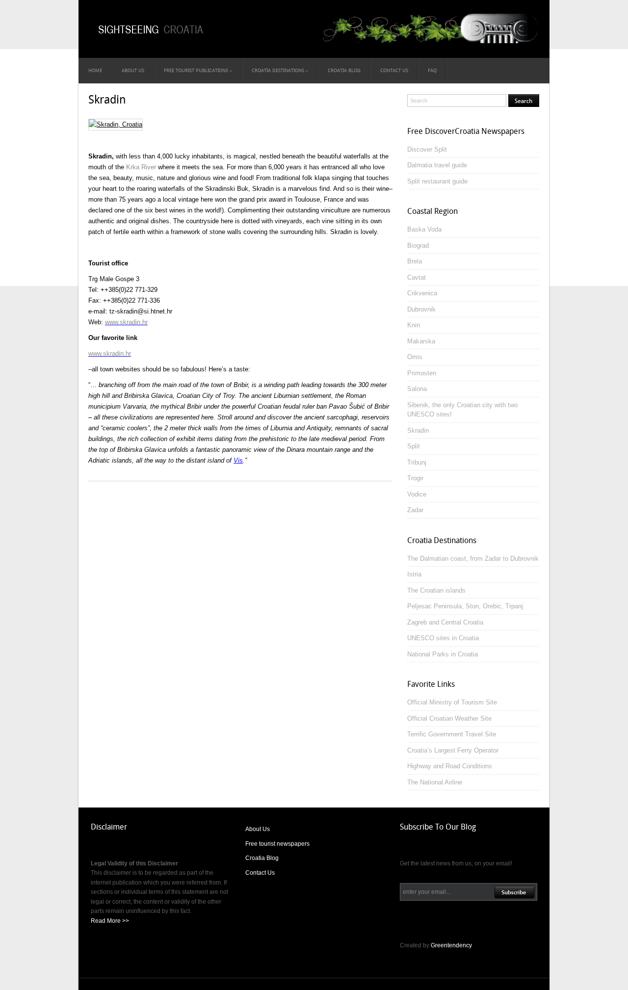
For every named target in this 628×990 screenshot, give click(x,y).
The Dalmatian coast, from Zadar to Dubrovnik (473, 558)
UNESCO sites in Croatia (443, 638)
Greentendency (451, 945)
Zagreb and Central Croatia (445, 622)
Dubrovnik (421, 309)
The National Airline (434, 782)
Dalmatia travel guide (437, 165)
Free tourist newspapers (277, 843)
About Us (133, 70)
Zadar (415, 510)
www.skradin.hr (126, 322)
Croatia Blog (344, 70)
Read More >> (110, 920)
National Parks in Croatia (442, 654)
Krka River (141, 167)
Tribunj (416, 462)
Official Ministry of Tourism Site (452, 702)
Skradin (107, 99)
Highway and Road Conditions (449, 766)
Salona (417, 388)
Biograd (418, 245)
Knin (413, 325)
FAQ (432, 70)
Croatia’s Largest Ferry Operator (452, 750)
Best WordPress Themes (259, 985)
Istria (414, 574)
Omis (414, 357)
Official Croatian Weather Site (449, 718)
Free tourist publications (198, 70)
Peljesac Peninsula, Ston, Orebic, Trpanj (465, 606)
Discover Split (427, 149)
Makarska (421, 341)
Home (95, 70)
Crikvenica (422, 293)
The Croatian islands (436, 590)
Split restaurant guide (437, 181)
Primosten (421, 373)
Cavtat (416, 277)
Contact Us (394, 70)
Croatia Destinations (280, 70)
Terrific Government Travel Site (451, 734)
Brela (414, 261)
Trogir (415, 478)
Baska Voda (424, 229)
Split (413, 446)
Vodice (416, 494)
